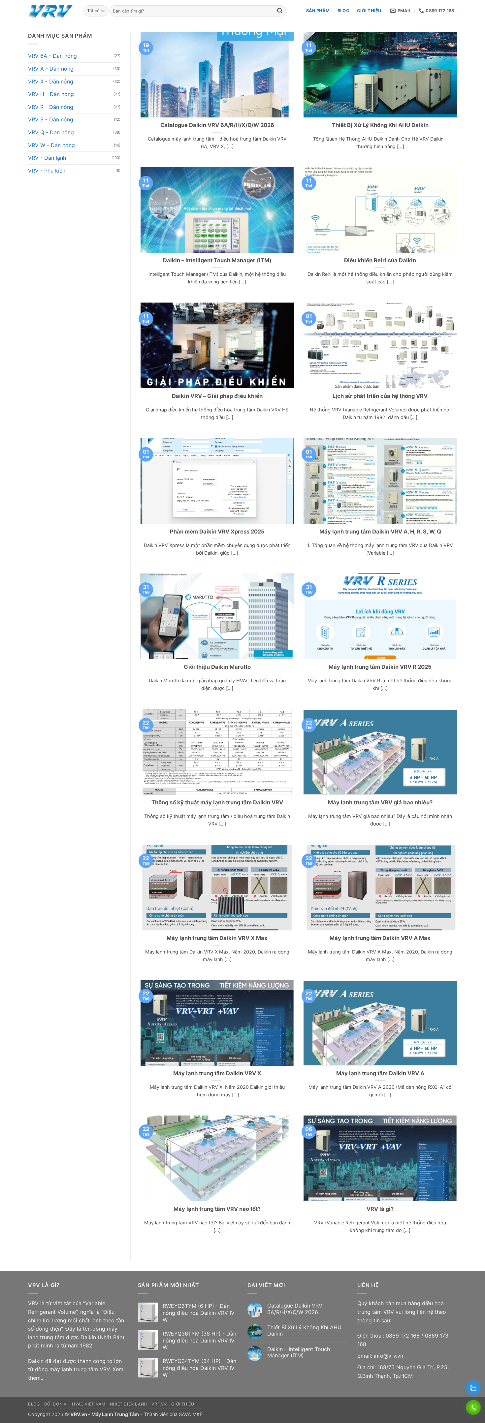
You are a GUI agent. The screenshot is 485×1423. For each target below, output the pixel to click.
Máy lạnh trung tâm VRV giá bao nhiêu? (380, 802)
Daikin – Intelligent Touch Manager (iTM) (217, 260)
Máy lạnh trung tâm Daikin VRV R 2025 (380, 666)
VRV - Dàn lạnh (47, 157)
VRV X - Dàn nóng (50, 81)
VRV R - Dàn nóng (50, 107)
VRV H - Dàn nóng (51, 94)
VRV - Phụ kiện (46, 170)
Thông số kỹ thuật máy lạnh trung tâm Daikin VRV (217, 802)
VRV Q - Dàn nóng (51, 132)
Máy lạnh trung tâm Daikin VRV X (217, 1073)
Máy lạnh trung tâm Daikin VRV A (380, 1073)
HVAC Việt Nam (88, 1404)
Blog (343, 10)
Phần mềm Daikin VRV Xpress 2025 (217, 531)
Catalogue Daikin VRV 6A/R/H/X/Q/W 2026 (217, 125)
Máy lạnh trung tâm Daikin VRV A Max (380, 938)
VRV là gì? (380, 1209)
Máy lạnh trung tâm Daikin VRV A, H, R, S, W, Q (380, 531)
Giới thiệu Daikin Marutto (217, 666)
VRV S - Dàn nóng (50, 119)
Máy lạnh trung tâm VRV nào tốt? (217, 1209)
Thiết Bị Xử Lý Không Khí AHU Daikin (380, 125)
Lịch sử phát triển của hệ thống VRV (380, 396)
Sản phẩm (318, 10)
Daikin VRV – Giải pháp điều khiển (217, 396)
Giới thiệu (369, 10)
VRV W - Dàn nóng (51, 145)
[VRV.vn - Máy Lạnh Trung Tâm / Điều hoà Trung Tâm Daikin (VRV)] (51, 11)
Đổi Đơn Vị (56, 1404)
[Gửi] (279, 10)
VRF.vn (159, 1404)
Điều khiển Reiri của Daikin (380, 260)
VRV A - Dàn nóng (51, 68)
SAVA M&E (191, 1414)
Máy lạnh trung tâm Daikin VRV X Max (217, 938)
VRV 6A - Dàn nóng (52, 55)
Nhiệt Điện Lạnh (128, 1404)
